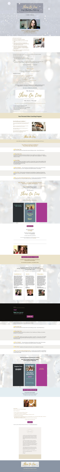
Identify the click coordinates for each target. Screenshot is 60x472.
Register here (30, 226)
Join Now (30, 422)
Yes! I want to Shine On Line (30, 389)
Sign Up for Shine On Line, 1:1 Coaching (30, 257)
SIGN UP (30, 316)
